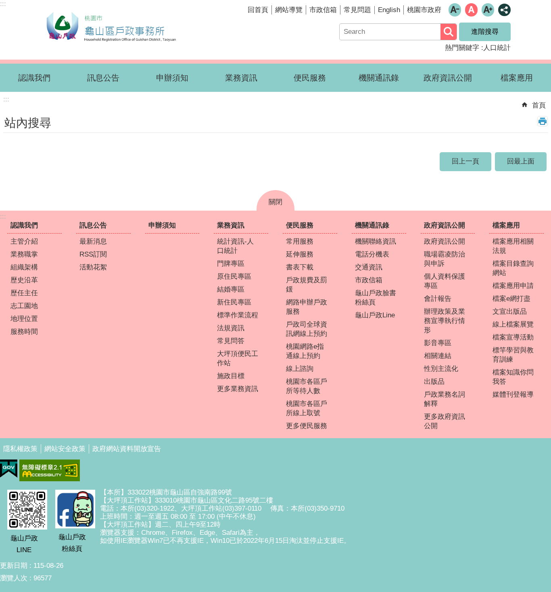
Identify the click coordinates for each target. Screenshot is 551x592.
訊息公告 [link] (103, 77)
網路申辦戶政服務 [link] (306, 306)
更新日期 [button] (13, 565)
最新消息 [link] (93, 241)
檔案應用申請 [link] (513, 286)
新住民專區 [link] (234, 302)
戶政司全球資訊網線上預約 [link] (306, 329)
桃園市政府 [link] (424, 10)
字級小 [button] (455, 10)
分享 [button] (504, 10)
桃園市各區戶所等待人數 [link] (306, 386)
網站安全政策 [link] (65, 449)
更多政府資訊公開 (444, 421)
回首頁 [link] (258, 10)
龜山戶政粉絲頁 (72, 543)
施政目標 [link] (230, 376)
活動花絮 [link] (93, 267)
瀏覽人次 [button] (13, 578)
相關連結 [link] (437, 356)
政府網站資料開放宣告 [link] (126, 449)
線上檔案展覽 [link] (513, 324)
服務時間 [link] (24, 331)
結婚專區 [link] (230, 289)
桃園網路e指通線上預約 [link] (305, 351)
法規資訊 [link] (230, 328)
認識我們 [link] (34, 77)
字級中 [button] (471, 10)
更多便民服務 (306, 426)
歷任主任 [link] (24, 293)
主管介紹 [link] (24, 241)
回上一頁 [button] (465, 161)
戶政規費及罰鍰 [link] (306, 284)
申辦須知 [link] (172, 77)
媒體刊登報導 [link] (513, 394)
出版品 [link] (434, 381)
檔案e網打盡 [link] (511, 298)
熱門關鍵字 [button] (462, 48)
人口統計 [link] (497, 48)
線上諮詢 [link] (299, 369)
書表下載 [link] (299, 267)
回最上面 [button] (520, 161)
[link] (8, 469)
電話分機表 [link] (372, 254)
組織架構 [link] (24, 267)
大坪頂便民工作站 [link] (237, 358)
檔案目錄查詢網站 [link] (513, 268)
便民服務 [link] (310, 77)
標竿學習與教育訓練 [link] (513, 354)
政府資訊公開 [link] (448, 77)
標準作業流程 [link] (237, 315)
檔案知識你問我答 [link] (513, 376)
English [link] (389, 10)
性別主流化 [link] (441, 369)
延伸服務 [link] (299, 254)
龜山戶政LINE (24, 544)
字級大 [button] (488, 10)
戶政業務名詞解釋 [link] (444, 399)
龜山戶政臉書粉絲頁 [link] (375, 297)
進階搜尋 (485, 31)
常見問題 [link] (357, 10)
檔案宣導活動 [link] (513, 337)
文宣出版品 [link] (510, 311)
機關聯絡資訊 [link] (375, 241)
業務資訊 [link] (241, 77)
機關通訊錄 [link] (379, 77)
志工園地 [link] (24, 306)
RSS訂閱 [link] (93, 254)
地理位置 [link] (24, 319)
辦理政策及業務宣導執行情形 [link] (444, 321)
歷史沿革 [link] (24, 280)
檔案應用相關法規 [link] (513, 246)
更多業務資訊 (237, 389)
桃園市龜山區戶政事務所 (111, 25)
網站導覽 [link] (289, 10)
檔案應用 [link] (517, 77)
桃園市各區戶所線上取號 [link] (306, 408)
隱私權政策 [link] (20, 449)
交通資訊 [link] (368, 267)
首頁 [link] (539, 105)
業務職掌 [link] (24, 254)
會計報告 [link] (437, 298)
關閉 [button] (275, 202)
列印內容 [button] (542, 121)
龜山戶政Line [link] (375, 315)
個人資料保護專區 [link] (444, 281)
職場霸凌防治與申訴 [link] (444, 258)
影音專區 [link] (437, 343)
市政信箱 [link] (323, 10)
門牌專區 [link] (230, 263)
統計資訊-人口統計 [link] (235, 246)
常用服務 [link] (299, 241)
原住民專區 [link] (234, 276)
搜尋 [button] (448, 32)
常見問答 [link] (230, 341)
